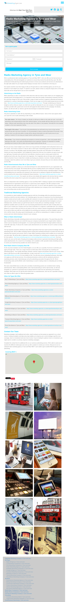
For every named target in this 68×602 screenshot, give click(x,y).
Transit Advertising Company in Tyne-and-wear (18, 575)
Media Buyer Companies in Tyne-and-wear (16, 590)
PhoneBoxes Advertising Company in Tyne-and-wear (20, 577)
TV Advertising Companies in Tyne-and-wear (18, 563)
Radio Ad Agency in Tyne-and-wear (15, 561)
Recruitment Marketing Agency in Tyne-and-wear (19, 588)
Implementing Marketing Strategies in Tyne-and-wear (20, 598)
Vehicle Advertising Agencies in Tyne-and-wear (18, 587)
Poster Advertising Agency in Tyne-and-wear (18, 567)
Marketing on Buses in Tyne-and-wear (16, 573)
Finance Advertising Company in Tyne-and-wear (19, 585)
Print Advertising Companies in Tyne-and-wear (18, 565)
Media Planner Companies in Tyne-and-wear (17, 591)
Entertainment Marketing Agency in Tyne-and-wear (19, 580)
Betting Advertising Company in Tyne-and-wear (18, 581)
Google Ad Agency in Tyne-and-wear (16, 570)
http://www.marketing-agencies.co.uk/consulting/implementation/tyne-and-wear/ (34, 237)
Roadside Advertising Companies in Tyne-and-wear (19, 568)
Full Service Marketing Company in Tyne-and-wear (18, 593)
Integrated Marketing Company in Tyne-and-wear (18, 558)
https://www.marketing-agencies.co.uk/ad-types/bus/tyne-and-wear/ (44, 314)
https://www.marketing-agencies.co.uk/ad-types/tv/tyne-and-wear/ (43, 279)
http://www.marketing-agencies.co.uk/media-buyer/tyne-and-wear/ (25, 103)
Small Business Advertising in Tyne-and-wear (17, 600)
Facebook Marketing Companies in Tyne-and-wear (19, 571)
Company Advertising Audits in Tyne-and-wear (18, 597)
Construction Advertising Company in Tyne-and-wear (20, 583)
